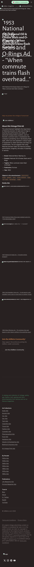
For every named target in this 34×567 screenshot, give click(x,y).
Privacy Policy (22, 520)
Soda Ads (5, 411)
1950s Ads (5, 466)
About (4, 494)
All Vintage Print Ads (8, 448)
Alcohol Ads (6, 413)
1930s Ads (5, 461)
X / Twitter (5, 497)
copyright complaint (20, 535)
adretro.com (13, 539)
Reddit (4, 500)
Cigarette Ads (6, 424)
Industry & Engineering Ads (10, 442)
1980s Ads (5, 474)
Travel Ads (5, 426)
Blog (3, 492)
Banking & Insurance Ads (9, 444)
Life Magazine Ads (8, 481)
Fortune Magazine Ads (9, 484)
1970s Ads (5, 471)
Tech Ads (5, 421)
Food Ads (5, 437)
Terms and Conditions (9, 520)
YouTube (5, 502)
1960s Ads (5, 468)
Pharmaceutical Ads (8, 434)
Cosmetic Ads (6, 431)
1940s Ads (5, 463)
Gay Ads (4, 418)
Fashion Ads (6, 429)
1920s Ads (5, 458)
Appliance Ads (6, 439)
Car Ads (4, 416)
